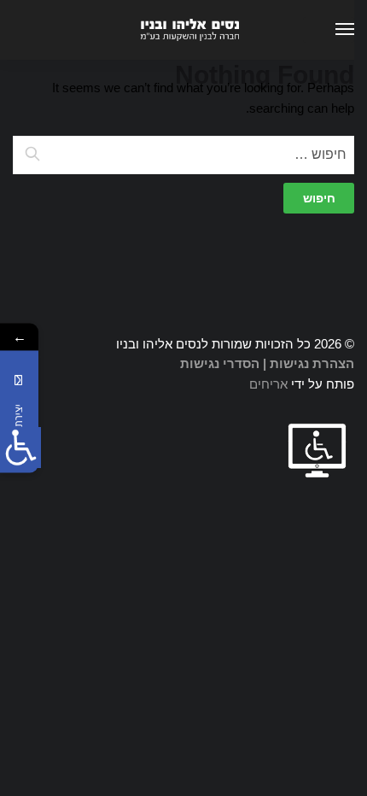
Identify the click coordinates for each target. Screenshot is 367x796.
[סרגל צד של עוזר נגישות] (20, 447)
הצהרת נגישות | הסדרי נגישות (267, 363)
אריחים (268, 384)
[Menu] (328, 30)
